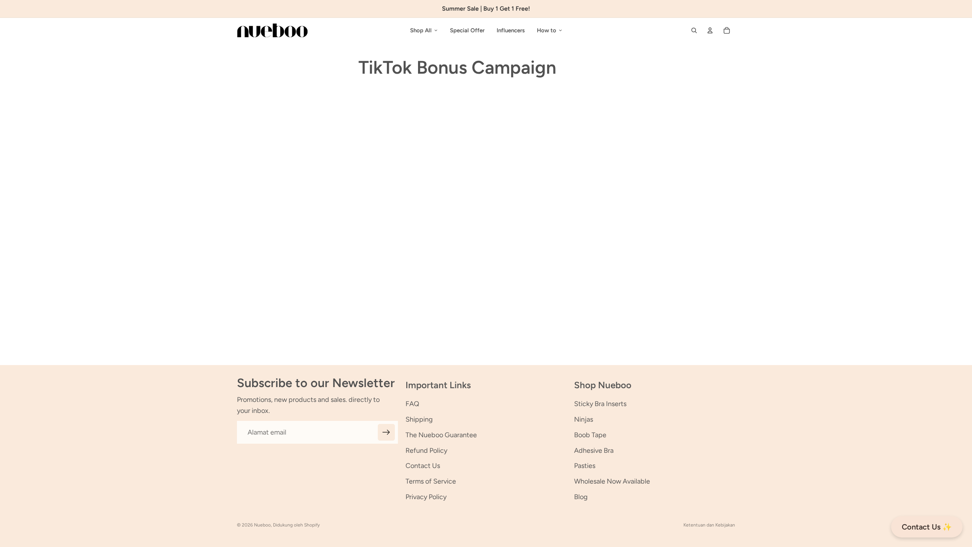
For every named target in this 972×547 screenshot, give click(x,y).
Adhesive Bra (594, 450)
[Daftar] (386, 432)
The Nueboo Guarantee (441, 435)
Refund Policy (426, 450)
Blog (581, 497)
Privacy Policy (426, 497)
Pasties (584, 466)
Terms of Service (431, 481)
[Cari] (694, 30)
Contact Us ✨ (927, 526)
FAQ (412, 404)
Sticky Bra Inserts (600, 404)
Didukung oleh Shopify (296, 525)
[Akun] (710, 30)
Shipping (419, 419)
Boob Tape (590, 435)
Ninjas (583, 419)
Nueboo (262, 525)
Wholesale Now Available (612, 481)
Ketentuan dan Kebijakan (709, 525)
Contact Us (423, 466)
